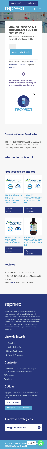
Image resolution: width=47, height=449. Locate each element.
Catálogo (31, 3)
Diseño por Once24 (18, 446)
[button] (34, 94)
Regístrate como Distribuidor (19, 408)
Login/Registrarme (15, 351)
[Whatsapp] (41, 443)
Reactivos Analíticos (17, 64)
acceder (12, 282)
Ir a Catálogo (14, 402)
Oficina (9, 379)
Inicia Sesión (16, 3)
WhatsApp (10, 375)
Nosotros (11, 343)
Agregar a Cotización (21, 52)
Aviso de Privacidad (15, 355)
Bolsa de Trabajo (14, 347)
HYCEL (33, 61)
